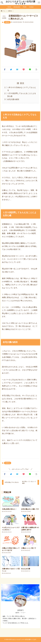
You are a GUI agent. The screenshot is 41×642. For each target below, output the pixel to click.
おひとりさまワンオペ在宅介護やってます (20, 3)
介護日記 (7, 22)
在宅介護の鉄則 (13, 99)
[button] (2, 2)
